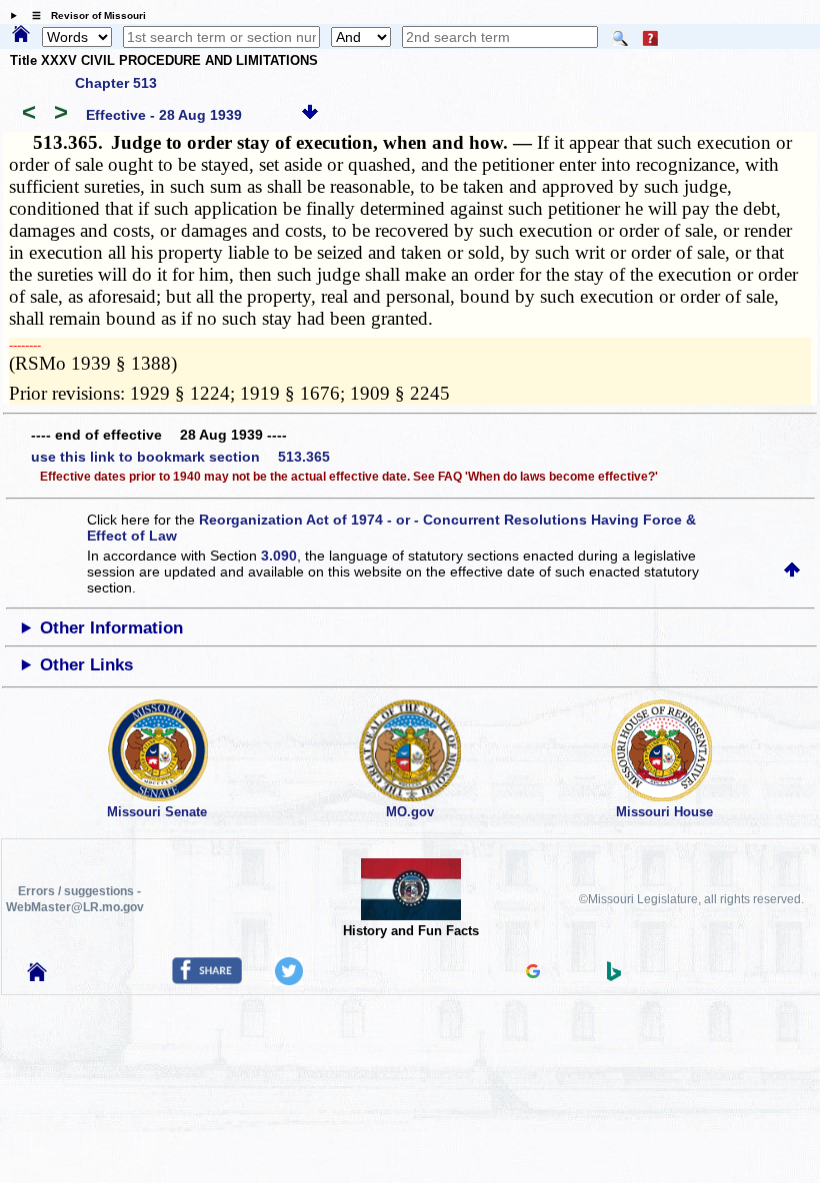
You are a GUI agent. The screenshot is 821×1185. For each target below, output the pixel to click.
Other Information (111, 627)
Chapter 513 (116, 83)
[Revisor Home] (37, 976)
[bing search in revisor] (614, 976)
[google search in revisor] (533, 973)
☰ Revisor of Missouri (84, 15)
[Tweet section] (289, 980)
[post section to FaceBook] (207, 979)
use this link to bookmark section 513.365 (180, 457)
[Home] (21, 35)
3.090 (279, 556)
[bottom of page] (310, 115)
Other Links (86, 664)
